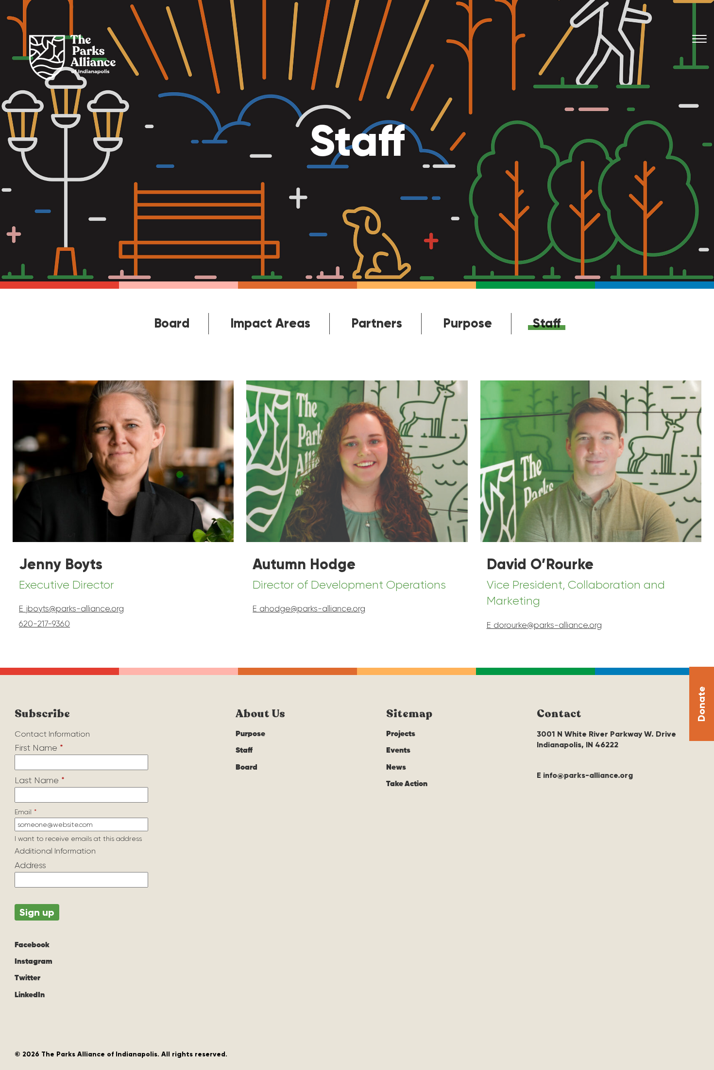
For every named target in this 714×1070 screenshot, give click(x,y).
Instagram (33, 962)
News (396, 768)
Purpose (467, 323)
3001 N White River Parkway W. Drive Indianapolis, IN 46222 (606, 739)
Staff (547, 323)
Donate (701, 704)
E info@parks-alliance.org (585, 775)
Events (398, 751)
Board (171, 323)
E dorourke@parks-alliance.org (544, 625)
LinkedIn (30, 995)
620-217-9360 (44, 623)
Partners (376, 323)
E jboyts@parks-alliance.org (71, 608)
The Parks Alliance (72, 57)
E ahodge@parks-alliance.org (309, 608)
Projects (400, 734)
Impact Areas (270, 323)
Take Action (406, 784)
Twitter (27, 978)
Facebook (32, 945)
